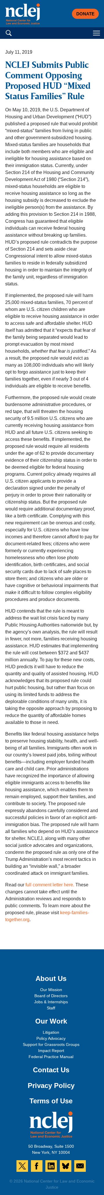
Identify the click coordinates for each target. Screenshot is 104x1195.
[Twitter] (22, 1166)
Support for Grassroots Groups (51, 1044)
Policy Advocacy (51, 1038)
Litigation (51, 1032)
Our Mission (51, 989)
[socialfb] (36, 1166)
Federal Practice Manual (51, 1056)
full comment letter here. (49, 884)
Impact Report (51, 1050)
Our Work (51, 1021)
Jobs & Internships (51, 1002)
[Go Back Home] (22, 13)
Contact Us (51, 1070)
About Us (51, 978)
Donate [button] (85, 13)
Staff (51, 1008)
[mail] (80, 1166)
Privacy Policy (51, 1085)
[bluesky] (65, 1166)
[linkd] (51, 1166)
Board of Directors (51, 995)
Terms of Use (51, 1101)
